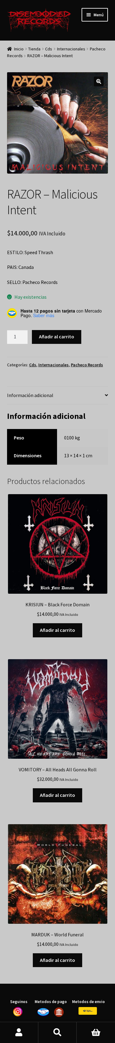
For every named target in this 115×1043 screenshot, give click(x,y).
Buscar (57, 1032)
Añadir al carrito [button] (57, 630)
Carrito (96, 1032)
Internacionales (71, 49)
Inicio (19, 49)
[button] (99, 81)
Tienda (34, 49)
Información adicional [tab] (30, 395)
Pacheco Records (87, 365)
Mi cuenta (19, 1032)
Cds (48, 49)
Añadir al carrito (56, 336)
